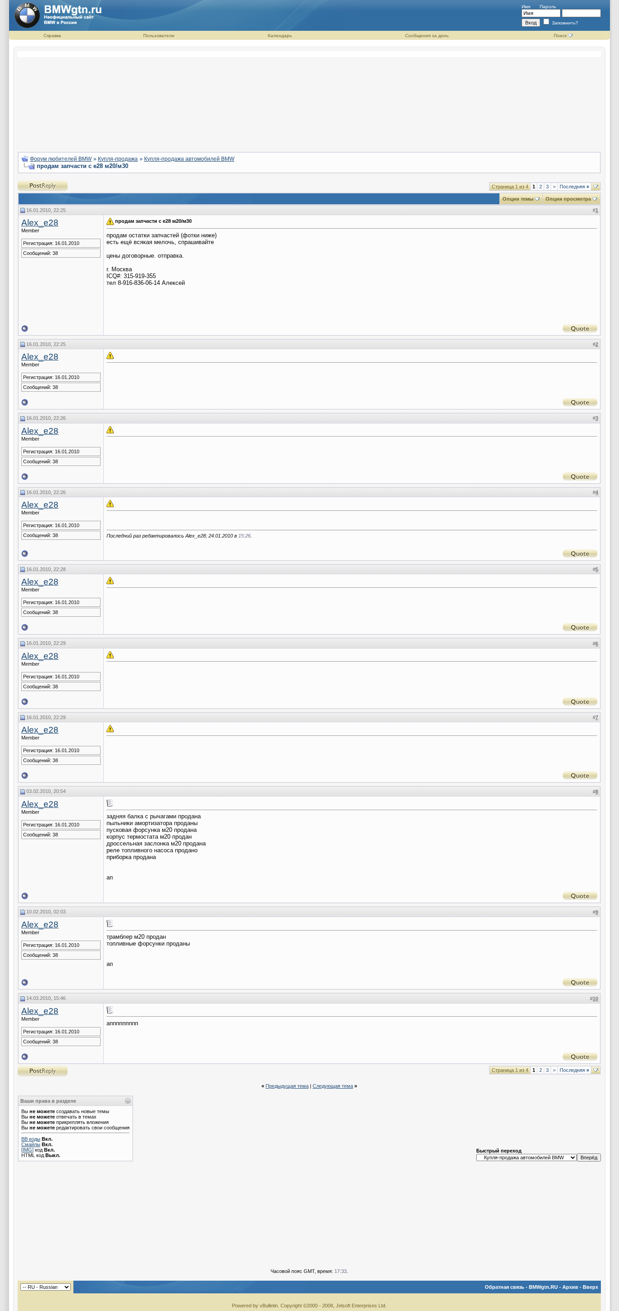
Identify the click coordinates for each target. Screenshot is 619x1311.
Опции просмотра (568, 199)
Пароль (548, 6)
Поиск (560, 35)
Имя (526, 6)
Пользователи (158, 35)
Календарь (280, 35)
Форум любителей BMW (61, 159)
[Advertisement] (309, 98)
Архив (570, 1287)
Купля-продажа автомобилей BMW (189, 159)
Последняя (574, 186)
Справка (52, 35)
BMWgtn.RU (543, 1287)
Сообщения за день (427, 35)
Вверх (590, 1287)
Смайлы (30, 1144)
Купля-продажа (118, 159)
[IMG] (27, 1150)
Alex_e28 (39, 222)
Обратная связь (504, 1287)
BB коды (30, 1139)
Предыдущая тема (287, 1086)
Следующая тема (333, 1086)
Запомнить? (564, 22)
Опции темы (518, 199)
